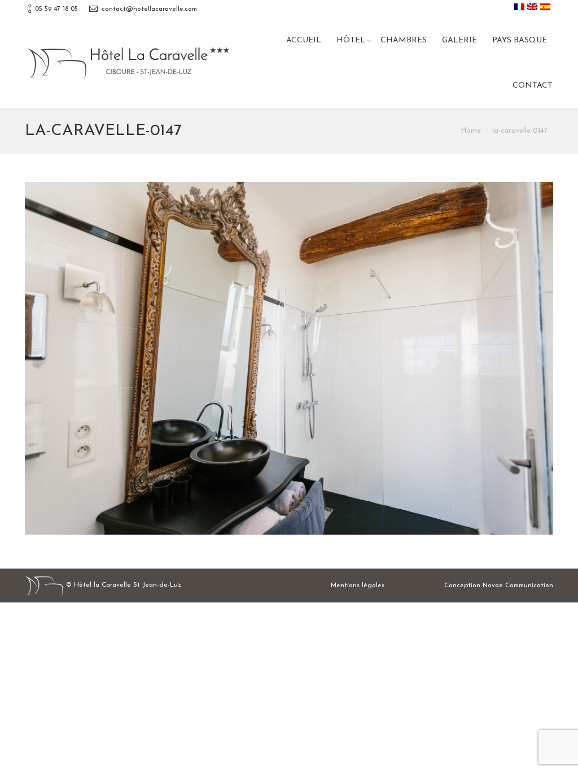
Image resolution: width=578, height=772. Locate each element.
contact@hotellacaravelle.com (149, 9)
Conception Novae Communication (498, 585)
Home (471, 131)
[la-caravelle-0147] (289, 358)
